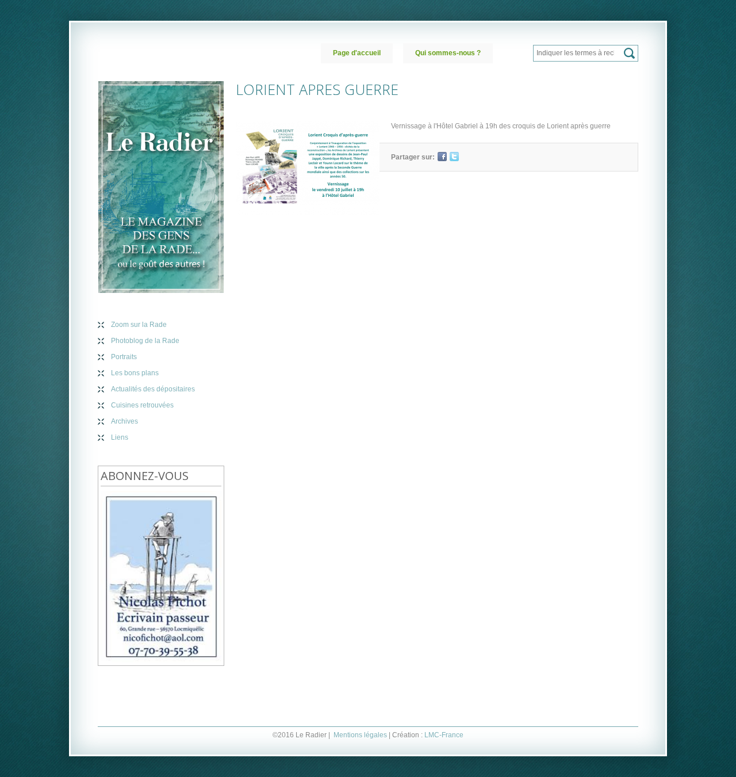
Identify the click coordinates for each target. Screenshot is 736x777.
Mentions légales (360, 735)
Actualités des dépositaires (153, 389)
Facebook (442, 156)
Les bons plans (135, 373)
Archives (124, 421)
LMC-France (443, 735)
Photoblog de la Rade (145, 341)
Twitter (454, 156)
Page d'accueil (357, 53)
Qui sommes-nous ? (448, 53)
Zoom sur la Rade (139, 325)
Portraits (124, 357)
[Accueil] (161, 187)
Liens (119, 437)
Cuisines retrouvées (142, 405)
